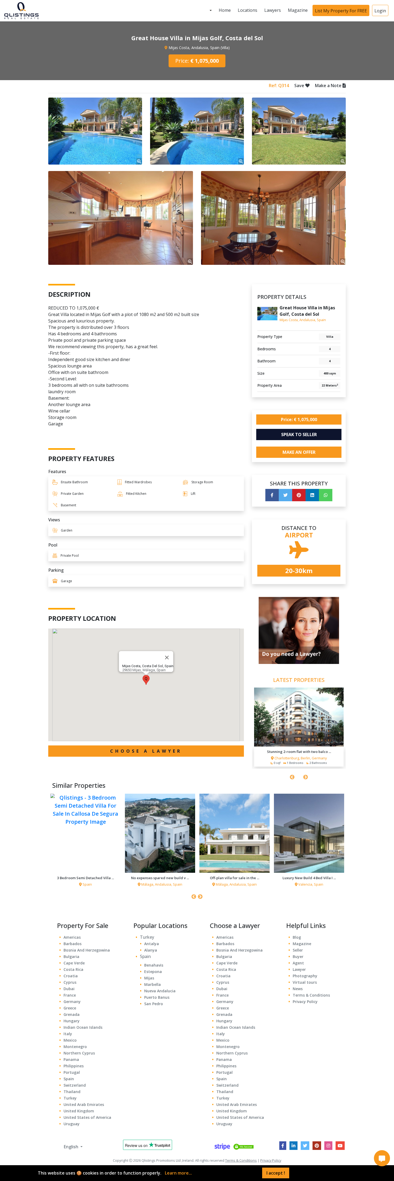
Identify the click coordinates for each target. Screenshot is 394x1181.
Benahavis (153, 965)
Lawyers (272, 10)
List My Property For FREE (341, 11)
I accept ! (275, 1173)
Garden (66, 530)
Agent (298, 962)
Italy (68, 1033)
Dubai (69, 988)
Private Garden (72, 493)
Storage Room (202, 482)
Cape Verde (74, 962)
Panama (71, 1059)
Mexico (70, 1040)
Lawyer (299, 969)
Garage (66, 581)
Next (305, 777)
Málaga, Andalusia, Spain (161, 884)
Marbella (152, 984)
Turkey (70, 1098)
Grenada (72, 1014)
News (298, 988)
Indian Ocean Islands (83, 1027)
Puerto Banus (156, 997)
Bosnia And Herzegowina (87, 950)
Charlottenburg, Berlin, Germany (300, 758)
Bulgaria (71, 956)
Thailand (72, 1091)
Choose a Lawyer (146, 751)
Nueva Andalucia (160, 990)
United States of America (87, 1117)
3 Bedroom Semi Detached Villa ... (85, 877)
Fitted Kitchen (136, 493)
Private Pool (70, 555)
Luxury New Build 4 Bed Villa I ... (309, 877)
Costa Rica (73, 969)
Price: (197, 60)
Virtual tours (305, 982)
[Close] (167, 657)
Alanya (150, 950)
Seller (298, 950)
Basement (68, 505)
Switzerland (75, 1085)
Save (299, 85)
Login (380, 11)
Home (225, 10)
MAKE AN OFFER (299, 452)
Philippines (74, 1065)
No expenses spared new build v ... (160, 877)
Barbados (72, 943)
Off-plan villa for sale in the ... (234, 877)
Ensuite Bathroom (74, 482)
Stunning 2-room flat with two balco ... (299, 751)
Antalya (151, 943)
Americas (72, 937)
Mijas (149, 978)
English (71, 1147)
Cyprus (70, 982)
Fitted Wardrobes (138, 482)
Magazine (298, 10)
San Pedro (153, 1003)
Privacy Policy (305, 1001)
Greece (70, 1008)
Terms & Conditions (311, 995)
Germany (72, 1001)
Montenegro (75, 1046)
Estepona (153, 971)
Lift (193, 493)
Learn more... (178, 1173)
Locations (247, 10)
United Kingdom (79, 1110)
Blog (297, 937)
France (70, 995)
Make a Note (329, 85)
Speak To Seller (299, 434)
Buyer (298, 956)
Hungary (72, 1020)
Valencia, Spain (310, 884)
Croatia (71, 975)
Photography (305, 975)
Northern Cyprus (79, 1053)
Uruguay (72, 1123)
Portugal (72, 1072)
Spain (87, 884)
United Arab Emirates (84, 1104)
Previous (292, 777)
